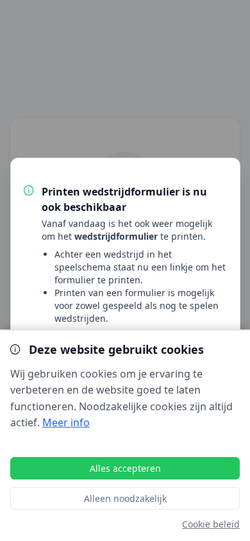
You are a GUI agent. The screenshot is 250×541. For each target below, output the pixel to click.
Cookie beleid (211, 524)
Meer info (66, 422)
